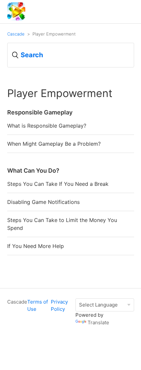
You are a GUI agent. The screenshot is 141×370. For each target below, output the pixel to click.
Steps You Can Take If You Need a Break (58, 184)
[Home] (16, 18)
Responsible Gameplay (39, 112)
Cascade (16, 34)
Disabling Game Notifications (43, 202)
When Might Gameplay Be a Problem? (54, 143)
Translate (98, 322)
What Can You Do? (33, 170)
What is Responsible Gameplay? (46, 125)
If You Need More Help (35, 246)
